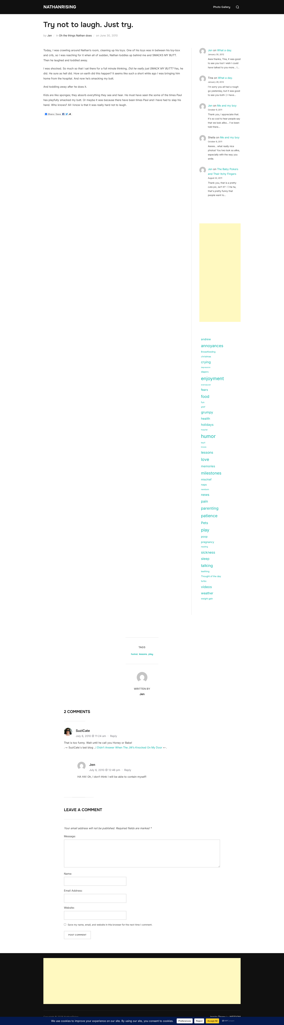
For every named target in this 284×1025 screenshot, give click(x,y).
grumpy (207, 412)
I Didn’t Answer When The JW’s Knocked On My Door (129, 747)
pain (204, 501)
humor (208, 436)
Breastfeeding (208, 351)
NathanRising (59, 7)
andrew (206, 339)
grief (203, 407)
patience (209, 515)
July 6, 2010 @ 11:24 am (91, 736)
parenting (209, 508)
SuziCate (83, 731)
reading (204, 547)
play (205, 529)
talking (207, 565)
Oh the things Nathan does (75, 35)
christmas (206, 356)
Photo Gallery (221, 7)
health (205, 419)
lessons (207, 452)
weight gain (207, 598)
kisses (203, 447)
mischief (206, 479)
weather (207, 593)
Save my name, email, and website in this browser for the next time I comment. (110, 924)
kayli (203, 443)
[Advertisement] (220, 272)
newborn (205, 489)
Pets (204, 523)
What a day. (224, 50)
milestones (211, 473)
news (205, 495)
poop (204, 536)
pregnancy (207, 542)
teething (205, 571)
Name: (68, 873)
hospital (204, 430)
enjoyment (212, 378)
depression (205, 367)
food (205, 396)
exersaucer (206, 385)
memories (208, 466)
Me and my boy (227, 105)
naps (204, 484)
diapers (205, 371)
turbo (203, 581)
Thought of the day (211, 576)
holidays (207, 425)
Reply (113, 736)
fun (202, 402)
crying (206, 362)
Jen (49, 35)
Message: (70, 836)
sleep (205, 559)
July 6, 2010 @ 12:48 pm (105, 770)
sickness (208, 552)
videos (206, 587)
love (205, 459)
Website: (69, 907)
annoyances (212, 345)
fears (204, 389)
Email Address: (73, 890)
